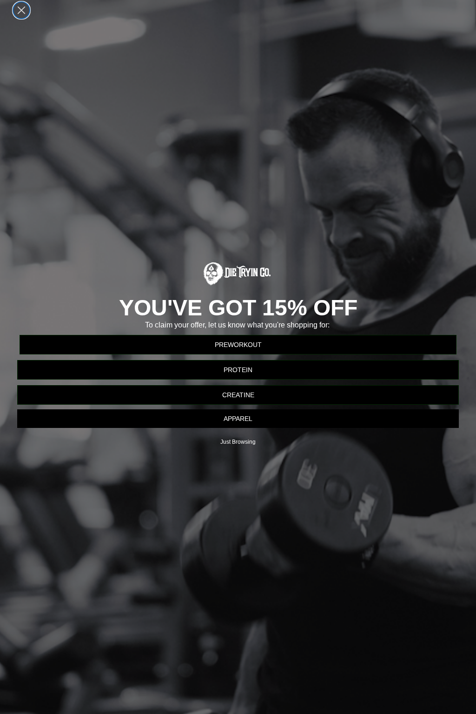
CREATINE (238, 395)
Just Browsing (238, 442)
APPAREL (238, 418)
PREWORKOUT (238, 344)
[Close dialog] (21, 10)
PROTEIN (238, 370)
